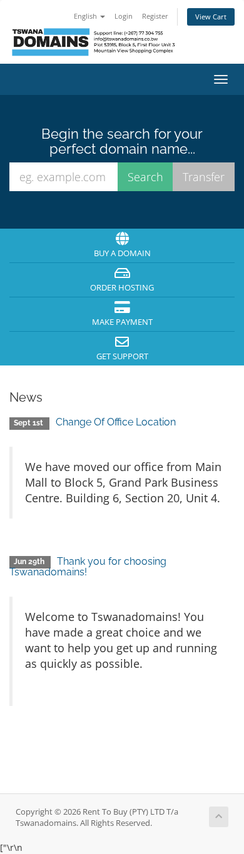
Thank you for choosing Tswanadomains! (87, 566)
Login (123, 16)
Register (155, 16)
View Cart (210, 16)
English (86, 16)
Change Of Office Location (116, 422)
